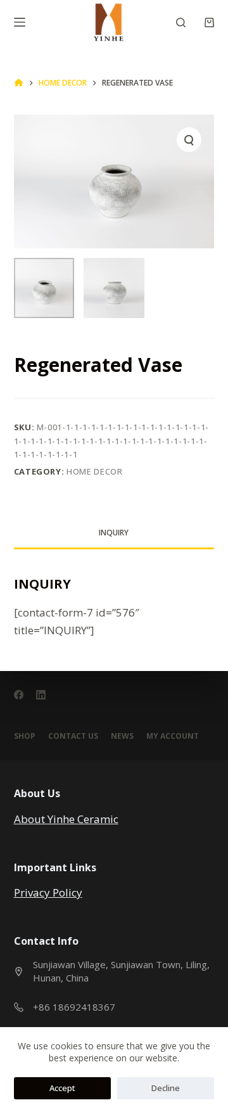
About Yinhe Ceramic (66, 819)
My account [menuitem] (172, 736)
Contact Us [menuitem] (73, 736)
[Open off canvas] (19, 22)
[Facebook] (18, 695)
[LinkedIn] (41, 695)
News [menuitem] (122, 736)
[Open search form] (181, 22)
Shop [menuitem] (24, 736)
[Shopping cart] (209, 22)
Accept (62, 1088)
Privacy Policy (48, 892)
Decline (165, 1088)
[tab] (114, 532)
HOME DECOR (94, 471)
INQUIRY (114, 532)
